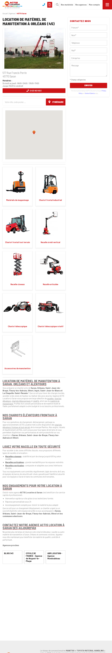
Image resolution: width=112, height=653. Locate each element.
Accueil (5, 13)
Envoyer (88, 85)
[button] (57, 4)
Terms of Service (90, 93)
